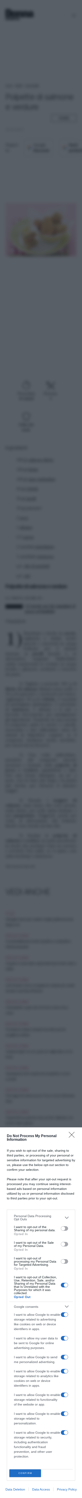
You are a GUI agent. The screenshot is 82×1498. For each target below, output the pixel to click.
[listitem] (41, 1217)
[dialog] (41, 1312)
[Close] (73, 1136)
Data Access (41, 1489)
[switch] (64, 1228)
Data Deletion (15, 1489)
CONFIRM (25, 1473)
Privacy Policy (67, 1489)
